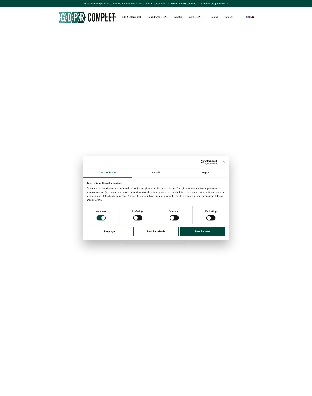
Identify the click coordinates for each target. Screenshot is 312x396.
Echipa (214, 17)
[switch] (137, 218)
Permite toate (202, 231)
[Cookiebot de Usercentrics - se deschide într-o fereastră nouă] (203, 162)
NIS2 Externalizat (131, 17)
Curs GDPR (195, 17)
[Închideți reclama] (224, 162)
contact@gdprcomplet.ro (215, 3)
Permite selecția (156, 231)
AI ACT (178, 17)
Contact (228, 17)
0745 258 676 (179, 3)
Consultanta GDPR (158, 17)
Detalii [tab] (156, 172)
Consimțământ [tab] (107, 172)
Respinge (109, 231)
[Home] (86, 17)
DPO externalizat (107, 17)
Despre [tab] (205, 172)
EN (252, 17)
